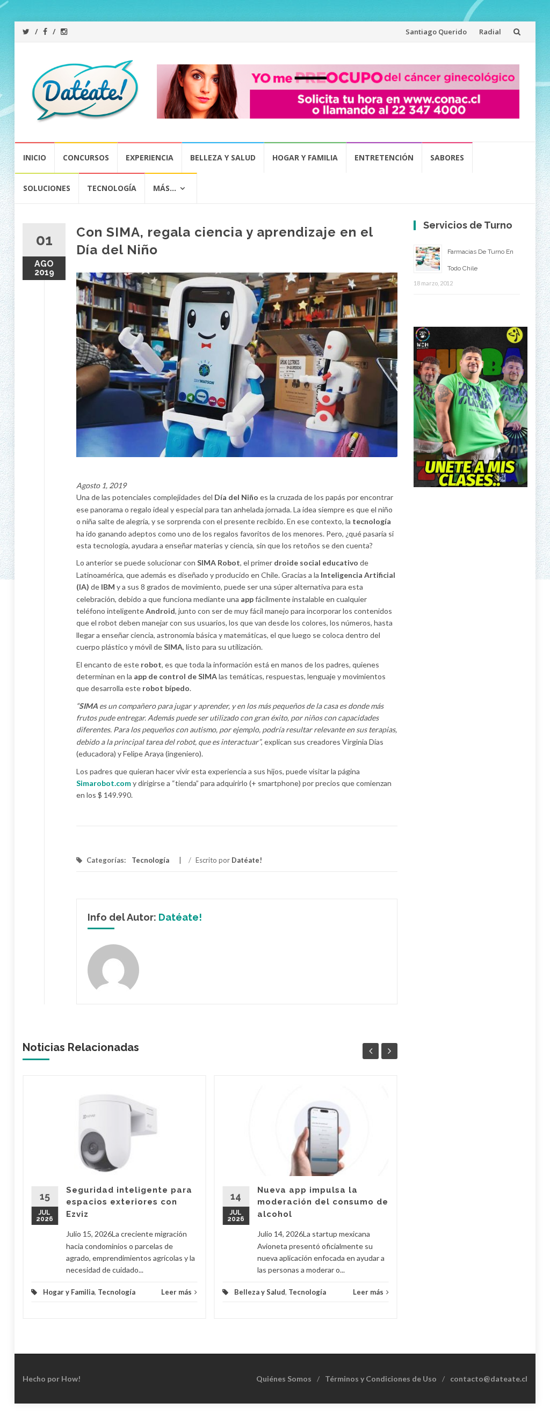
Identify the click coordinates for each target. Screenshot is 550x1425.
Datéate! (246, 860)
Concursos (86, 157)
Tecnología (111, 188)
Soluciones (46, 188)
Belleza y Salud (223, 157)
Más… (164, 188)
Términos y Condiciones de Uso (381, 1378)
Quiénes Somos (284, 1378)
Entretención (384, 157)
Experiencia (149, 157)
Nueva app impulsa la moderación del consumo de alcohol (322, 1202)
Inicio (34, 157)
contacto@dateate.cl (488, 1378)
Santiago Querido (436, 31)
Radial (490, 31)
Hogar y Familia (305, 157)
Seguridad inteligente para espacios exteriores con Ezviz (129, 1202)
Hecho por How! (52, 1378)
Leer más (176, 1292)
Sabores (447, 157)
